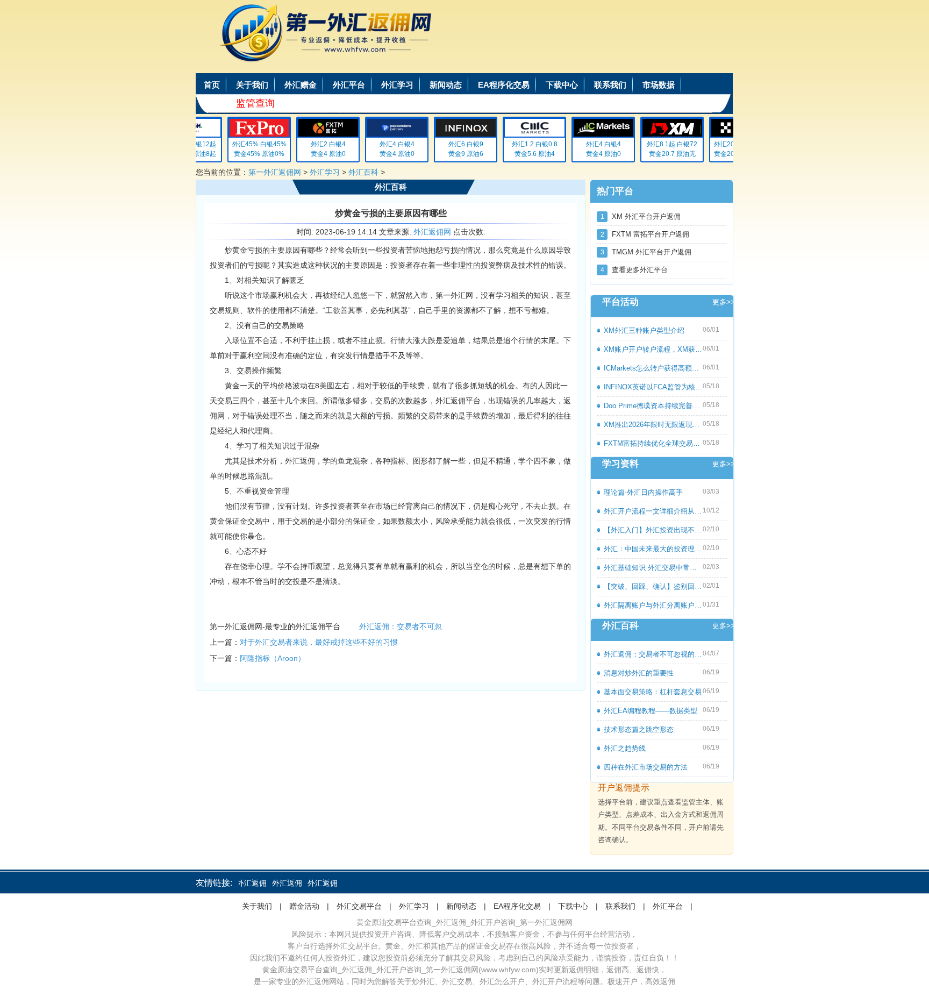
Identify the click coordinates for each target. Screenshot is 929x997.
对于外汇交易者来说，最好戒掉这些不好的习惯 (319, 642)
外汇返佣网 (432, 231)
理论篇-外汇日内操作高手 (643, 492)
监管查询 (255, 103)
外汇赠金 (300, 84)
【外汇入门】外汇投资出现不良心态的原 (653, 530)
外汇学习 (397, 84)
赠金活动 (304, 906)
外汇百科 (363, 172)
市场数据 (658, 84)
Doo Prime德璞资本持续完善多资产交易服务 (653, 406)
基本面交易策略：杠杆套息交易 (653, 692)
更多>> (723, 302)
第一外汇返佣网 (274, 172)
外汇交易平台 (359, 906)
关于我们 (252, 84)
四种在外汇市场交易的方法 (646, 767)
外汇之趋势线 (625, 748)
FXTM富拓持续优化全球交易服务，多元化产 (653, 443)
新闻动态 (446, 84)
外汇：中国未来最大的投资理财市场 (653, 549)
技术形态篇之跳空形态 (639, 729)
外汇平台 (349, 84)
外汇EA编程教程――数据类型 (650, 711)
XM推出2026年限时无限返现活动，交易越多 (653, 425)
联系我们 (610, 84)
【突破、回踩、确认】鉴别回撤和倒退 (653, 586)
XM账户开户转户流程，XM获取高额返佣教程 (653, 349)
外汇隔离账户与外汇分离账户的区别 (653, 605)
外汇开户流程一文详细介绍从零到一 (653, 511)
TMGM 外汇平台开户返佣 (646, 252)
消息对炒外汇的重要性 (639, 673)
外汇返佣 (240, 883)
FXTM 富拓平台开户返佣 (645, 234)
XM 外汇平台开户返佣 (641, 216)
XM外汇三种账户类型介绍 (644, 330)
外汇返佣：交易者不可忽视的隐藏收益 (653, 654)
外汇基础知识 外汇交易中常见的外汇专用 (653, 568)
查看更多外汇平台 (634, 270)
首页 (212, 84)
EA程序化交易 (504, 84)
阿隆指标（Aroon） (272, 658)
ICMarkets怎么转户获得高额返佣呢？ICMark (653, 368)
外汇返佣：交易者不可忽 (400, 626)
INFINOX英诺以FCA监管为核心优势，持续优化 (653, 387)
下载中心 (562, 84)
